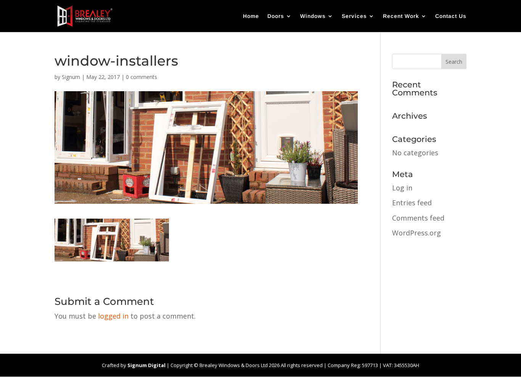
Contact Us (450, 16)
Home (251, 16)
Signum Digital (146, 365)
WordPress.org (416, 232)
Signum (71, 77)
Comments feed (418, 217)
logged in (113, 316)
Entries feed (412, 202)
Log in (402, 187)
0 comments (141, 77)
